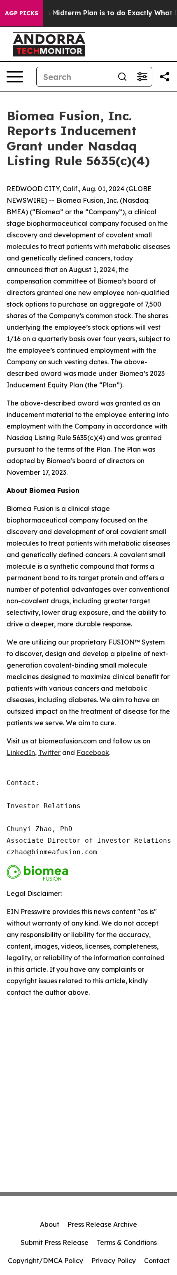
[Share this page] (164, 76)
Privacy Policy (113, 1260)
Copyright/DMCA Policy (45, 1260)
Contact (157, 1260)
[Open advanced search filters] (142, 76)
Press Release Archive (102, 1224)
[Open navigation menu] (15, 76)
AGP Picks (21, 13)
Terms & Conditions (127, 1242)
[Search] (122, 76)
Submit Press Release (54, 1242)
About (49, 1224)
